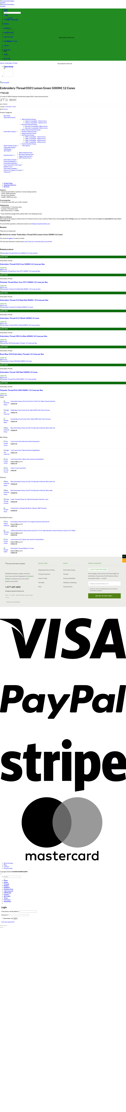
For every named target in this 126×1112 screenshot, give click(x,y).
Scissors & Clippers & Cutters (13, 170)
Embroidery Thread (11, 63)
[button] (7, 901)
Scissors (6, 45)
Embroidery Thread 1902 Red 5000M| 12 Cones (18, 372)
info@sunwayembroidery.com (40, 224)
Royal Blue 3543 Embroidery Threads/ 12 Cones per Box (22, 354)
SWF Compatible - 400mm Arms (35, 138)
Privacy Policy (8, 868)
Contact (6, 866)
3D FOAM (7, 50)
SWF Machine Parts (25, 158)
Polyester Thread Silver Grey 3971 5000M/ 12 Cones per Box (24, 282)
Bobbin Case (8, 166)
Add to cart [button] (3, 269)
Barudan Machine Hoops (29, 124)
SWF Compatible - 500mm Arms (35, 142)
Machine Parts (8, 155)
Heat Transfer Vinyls (10, 145)
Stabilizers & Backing (69, 582)
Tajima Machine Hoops (29, 119)
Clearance (7, 172)
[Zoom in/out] (0, 925)
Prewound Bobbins (10, 161)
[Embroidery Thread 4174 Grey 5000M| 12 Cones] (8, 66)
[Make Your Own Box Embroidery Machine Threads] (8, 76)
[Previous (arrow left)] (0, 927)
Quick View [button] (4, 257)
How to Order (42, 578)
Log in (15, 918)
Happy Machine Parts (26, 156)
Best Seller (7, 116)
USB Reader (8, 41)
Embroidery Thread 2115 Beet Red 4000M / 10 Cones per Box (24, 300)
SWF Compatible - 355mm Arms (35, 137)
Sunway (6, 109)
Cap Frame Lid (8, 37)
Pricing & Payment (44, 574)
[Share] (4, 925)
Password (4, 915)
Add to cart (13, 100)
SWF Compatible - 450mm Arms (35, 140)
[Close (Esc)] (6, 925)
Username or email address (10, 911)
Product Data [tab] (8, 183)
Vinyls (6, 898)
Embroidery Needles (10, 168)
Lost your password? (7, 922)
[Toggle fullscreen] (2, 925)
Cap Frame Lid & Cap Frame (12, 165)
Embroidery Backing (10, 163)
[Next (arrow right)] (2, 927)
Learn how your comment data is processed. (38, 241)
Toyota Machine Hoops (29, 144)
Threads (6, 19)
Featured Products (9, 117)
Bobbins (6, 24)
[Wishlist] (0, 81)
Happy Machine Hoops (29, 133)
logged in (11, 238)
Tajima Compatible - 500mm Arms (36, 123)
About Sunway (8, 863)
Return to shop (12, 41)
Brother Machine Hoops (29, 131)
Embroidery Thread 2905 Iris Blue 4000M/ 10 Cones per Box (23, 336)
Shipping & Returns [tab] (10, 185)
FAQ (39, 586)
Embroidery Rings (9, 147)
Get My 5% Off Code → (104, 596)
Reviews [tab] (6, 187)
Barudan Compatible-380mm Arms (36, 126)
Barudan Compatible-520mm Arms (36, 128)
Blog (5, 865)
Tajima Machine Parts (25, 152)
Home (6, 11)
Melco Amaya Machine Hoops (31, 130)
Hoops (6, 15)
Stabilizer (7, 28)
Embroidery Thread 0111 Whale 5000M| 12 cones (19, 318)
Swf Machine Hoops (28, 135)
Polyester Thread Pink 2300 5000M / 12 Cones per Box (21, 390)
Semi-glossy (26, 145)
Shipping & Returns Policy (46, 570)
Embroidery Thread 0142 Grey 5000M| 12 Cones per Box (22, 264)
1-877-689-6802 (13, 587)
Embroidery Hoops (10, 131)
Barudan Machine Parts (26, 154)
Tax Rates (41, 582)
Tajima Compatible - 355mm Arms (36, 121)
